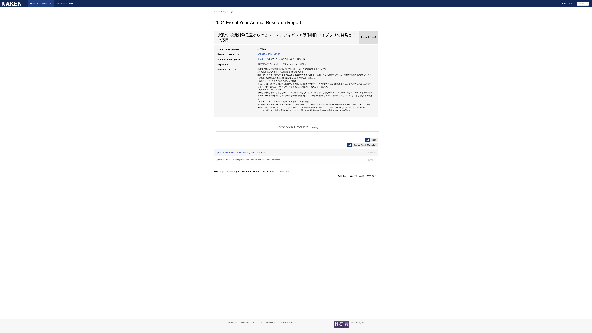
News (260, 323)
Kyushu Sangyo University (268, 54)
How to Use (567, 4)
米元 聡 (260, 59)
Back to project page (224, 12)
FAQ (253, 323)
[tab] (297, 127)
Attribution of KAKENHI (287, 323)
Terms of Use (270, 323)
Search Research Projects (41, 4)
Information (233, 323)
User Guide (244, 323)
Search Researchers (65, 4)
